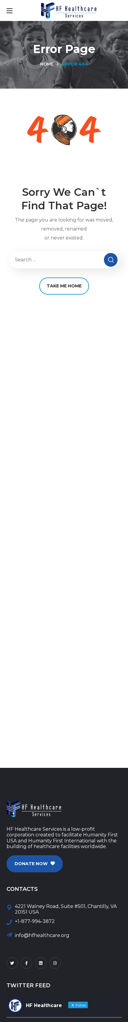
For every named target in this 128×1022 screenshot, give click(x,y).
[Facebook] (26, 963)
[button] (35, 863)
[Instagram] (55, 963)
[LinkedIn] (40, 963)
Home (47, 64)
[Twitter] (12, 963)
